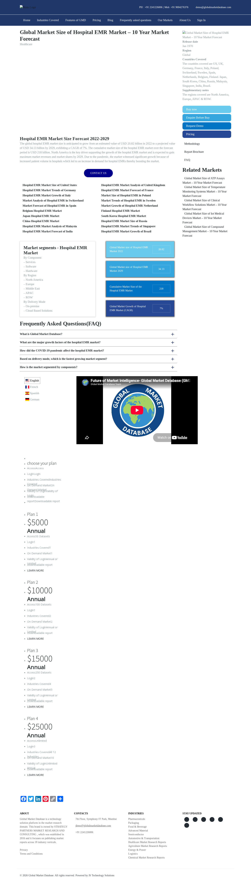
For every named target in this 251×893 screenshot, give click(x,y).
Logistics (133, 853)
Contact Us (98, 173)
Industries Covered (48, 20)
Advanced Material (138, 830)
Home (26, 20)
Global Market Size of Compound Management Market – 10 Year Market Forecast (204, 231)
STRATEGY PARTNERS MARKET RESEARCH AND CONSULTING (43, 830)
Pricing (97, 20)
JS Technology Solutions (101, 875)
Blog (110, 20)
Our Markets (165, 20)
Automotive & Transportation (143, 838)
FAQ (187, 159)
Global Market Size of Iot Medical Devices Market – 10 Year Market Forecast (203, 218)
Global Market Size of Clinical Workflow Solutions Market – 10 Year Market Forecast (204, 205)
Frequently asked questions (135, 20)
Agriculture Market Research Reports (147, 846)
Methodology (192, 143)
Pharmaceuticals (136, 819)
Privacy (24, 850)
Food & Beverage (137, 826)
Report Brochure (194, 151)
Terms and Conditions (31, 853)
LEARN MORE (35, 570)
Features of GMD (75, 20)
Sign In (201, 20)
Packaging (133, 822)
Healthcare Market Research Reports (147, 842)
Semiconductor (136, 834)
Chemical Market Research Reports (146, 857)
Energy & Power (137, 850)
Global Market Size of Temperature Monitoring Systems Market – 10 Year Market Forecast (204, 191)
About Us (185, 20)
